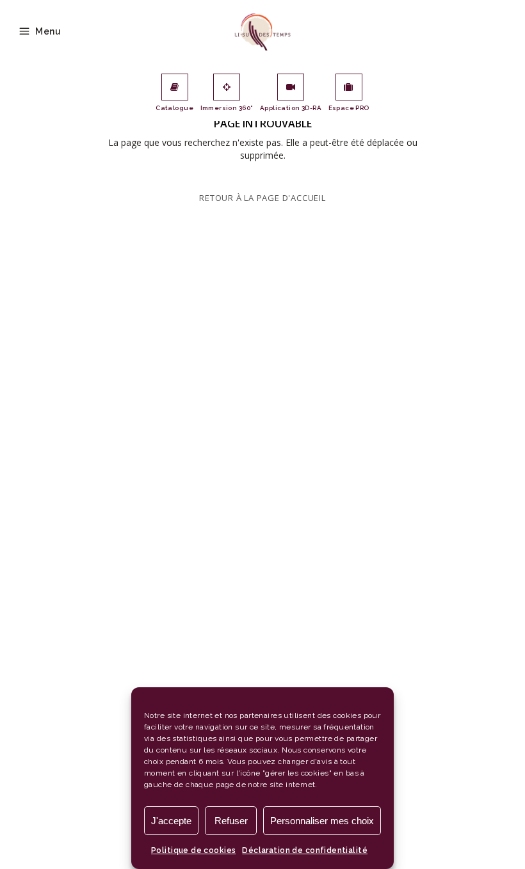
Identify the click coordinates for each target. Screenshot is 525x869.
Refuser (231, 820)
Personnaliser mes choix (322, 820)
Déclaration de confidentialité (305, 850)
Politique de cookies (193, 850)
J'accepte (171, 820)
